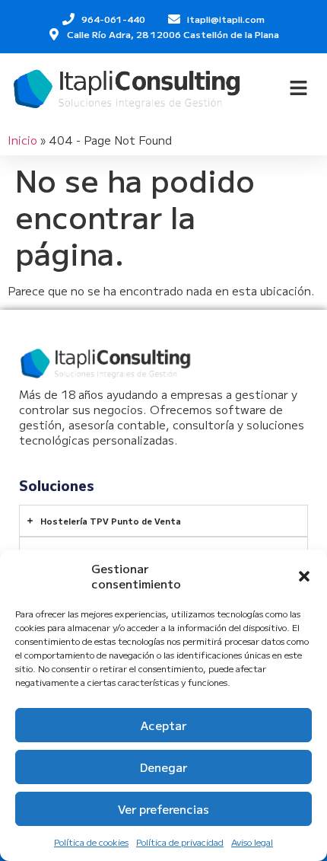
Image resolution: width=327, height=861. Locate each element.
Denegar (163, 767)
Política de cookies (91, 841)
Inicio (22, 140)
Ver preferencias (163, 809)
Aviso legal (252, 841)
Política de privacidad (180, 841)
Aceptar (163, 725)
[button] (304, 576)
